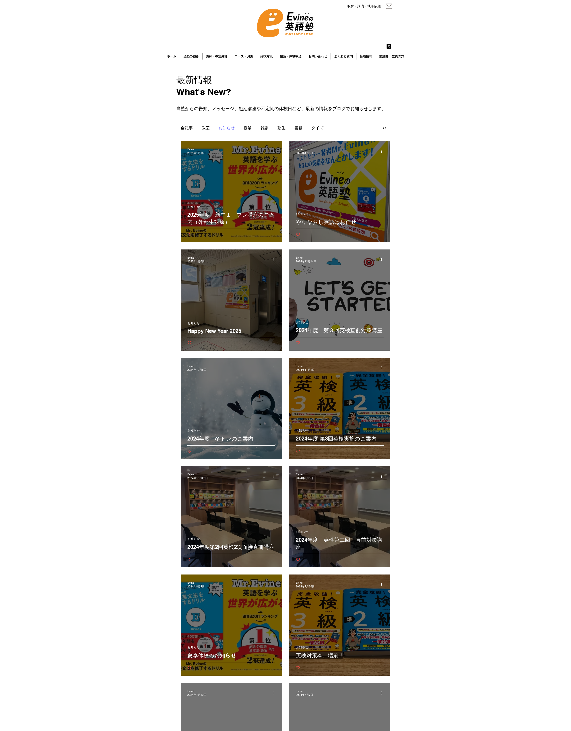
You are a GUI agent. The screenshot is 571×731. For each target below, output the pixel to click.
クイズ (317, 128)
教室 (206, 128)
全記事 (187, 128)
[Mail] (389, 6)
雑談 (265, 128)
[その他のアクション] (274, 151)
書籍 (298, 128)
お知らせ (227, 128)
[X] (389, 46)
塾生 (281, 128)
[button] (385, 128)
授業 (248, 128)
